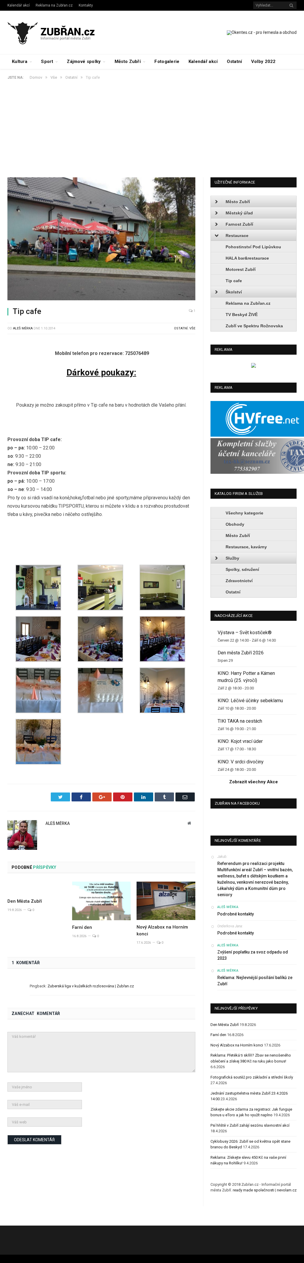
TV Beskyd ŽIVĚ (242, 314)
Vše (192, 328)
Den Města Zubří (24, 901)
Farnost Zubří (239, 224)
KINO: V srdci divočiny (241, 762)
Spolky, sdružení (242, 569)
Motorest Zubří (241, 269)
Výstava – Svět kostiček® (245, 632)
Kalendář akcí (18, 5)
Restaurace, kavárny (246, 546)
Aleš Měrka (23, 328)
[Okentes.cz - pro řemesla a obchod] (253, 366)
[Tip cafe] (101, 239)
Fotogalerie (166, 61)
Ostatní (234, 61)
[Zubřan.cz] (57, 32)
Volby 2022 (263, 61)
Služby (232, 558)
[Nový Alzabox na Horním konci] (166, 901)
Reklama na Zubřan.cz (54, 5)
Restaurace (237, 235)
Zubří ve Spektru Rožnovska (254, 325)
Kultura (19, 61)
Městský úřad (239, 213)
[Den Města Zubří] (36, 888)
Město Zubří (128, 61)
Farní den (82, 927)
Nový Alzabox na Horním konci (236, 1045)
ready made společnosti (253, 1190)
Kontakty (86, 5)
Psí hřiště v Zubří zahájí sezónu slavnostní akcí (249, 1125)
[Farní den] (101, 901)
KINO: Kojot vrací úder (240, 741)
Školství (234, 292)
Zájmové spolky (84, 61)
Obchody (235, 524)
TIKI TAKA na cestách (240, 721)
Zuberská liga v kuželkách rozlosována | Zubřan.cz (91, 986)
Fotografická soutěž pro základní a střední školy (251, 1077)
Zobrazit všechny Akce (253, 781)
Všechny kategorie (244, 513)
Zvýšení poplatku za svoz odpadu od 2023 (252, 955)
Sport (47, 61)
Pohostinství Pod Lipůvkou (253, 246)
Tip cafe (234, 280)
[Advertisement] (152, 132)
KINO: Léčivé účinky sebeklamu (250, 700)
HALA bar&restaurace (247, 258)
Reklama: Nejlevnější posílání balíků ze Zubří (254, 980)
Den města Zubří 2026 (241, 653)
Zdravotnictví (239, 580)
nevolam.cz (287, 1190)
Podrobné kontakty (235, 914)
